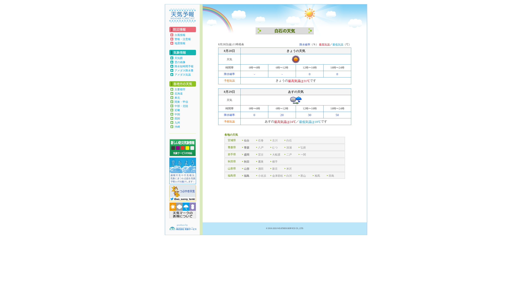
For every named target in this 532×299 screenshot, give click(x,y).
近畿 (177, 110)
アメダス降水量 (184, 70)
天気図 (179, 58)
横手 (275, 161)
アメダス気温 (183, 74)
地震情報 (180, 43)
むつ (275, 147)
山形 (246, 168)
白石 (289, 140)
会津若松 (277, 175)
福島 (246, 175)
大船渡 (276, 154)
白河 (289, 175)
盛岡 (246, 154)
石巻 (261, 140)
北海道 (179, 93)
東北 (177, 97)
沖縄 (177, 126)
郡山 (303, 175)
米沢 (289, 168)
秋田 (246, 161)
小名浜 (262, 175)
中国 (177, 114)
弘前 (303, 147)
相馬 (317, 175)
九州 (177, 122)
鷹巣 (261, 161)
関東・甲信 (181, 101)
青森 (246, 147)
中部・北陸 (181, 106)
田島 (331, 175)
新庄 (275, 168)
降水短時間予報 (184, 66)
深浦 (289, 147)
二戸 (289, 154)
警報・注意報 (183, 39)
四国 (177, 118)
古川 (275, 140)
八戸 (261, 147)
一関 (303, 154)
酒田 (261, 168)
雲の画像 (180, 62)
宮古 (261, 154)
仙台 (246, 140)
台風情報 (180, 35)
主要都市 (180, 89)
